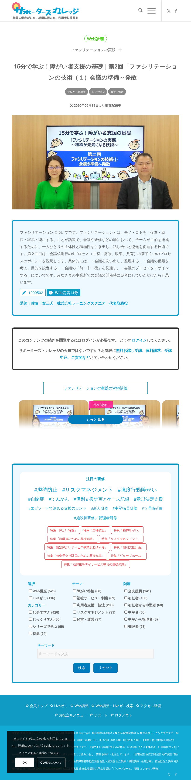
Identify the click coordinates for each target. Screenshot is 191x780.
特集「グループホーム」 (127, 555)
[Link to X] (168, 10)
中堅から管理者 (76, 91)
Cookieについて (51, 762)
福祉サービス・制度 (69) (96, 597)
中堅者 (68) (137, 612)
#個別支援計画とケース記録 (101, 499)
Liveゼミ (61, 705)
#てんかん (59, 499)
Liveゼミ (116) (44, 597)
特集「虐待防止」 (95, 530)
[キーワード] (138, 10)
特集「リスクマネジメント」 (121, 538)
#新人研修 (99, 508)
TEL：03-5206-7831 (103, 740)
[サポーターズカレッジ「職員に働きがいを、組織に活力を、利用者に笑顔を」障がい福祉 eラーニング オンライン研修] (45, 10)
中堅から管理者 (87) (144, 619)
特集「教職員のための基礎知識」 (73, 538)
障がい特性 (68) (89, 590)
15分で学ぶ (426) (46, 612)
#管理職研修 (152, 508)
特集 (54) (40, 633)
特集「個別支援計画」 (129, 547)
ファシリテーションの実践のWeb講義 (95, 388)
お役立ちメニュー (73, 714)
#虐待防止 (46, 489)
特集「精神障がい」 (127, 530)
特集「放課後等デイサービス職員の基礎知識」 (95, 564)
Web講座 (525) (44, 590)
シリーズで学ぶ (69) (48, 626)
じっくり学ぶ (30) (47, 619)
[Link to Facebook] (175, 10)
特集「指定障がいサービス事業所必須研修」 (77, 547)
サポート (101, 714)
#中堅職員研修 (125, 508)
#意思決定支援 (148, 499)
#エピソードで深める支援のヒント (57, 508)
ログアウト (123, 714)
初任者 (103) (137, 597)
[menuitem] (138, 10)
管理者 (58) (137, 626)
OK (25, 762)
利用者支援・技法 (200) (95, 604)
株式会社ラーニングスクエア (156, 733)
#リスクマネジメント (87, 489)
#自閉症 (36, 499)
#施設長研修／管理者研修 (95, 517)
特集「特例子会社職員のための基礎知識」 (76, 555)
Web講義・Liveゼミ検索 (114, 705)
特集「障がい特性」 (63, 530)
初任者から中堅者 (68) (145, 604)
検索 (81, 668)
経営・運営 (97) (89, 619)
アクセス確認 (150, 705)
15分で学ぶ (98, 91)
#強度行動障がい (137, 489)
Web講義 (82, 705)
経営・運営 (117, 91)
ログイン (139, 340)
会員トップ (38, 705)
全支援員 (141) (139, 590)
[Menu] (149, 10)
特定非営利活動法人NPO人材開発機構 (114, 733)
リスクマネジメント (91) (96, 612)
